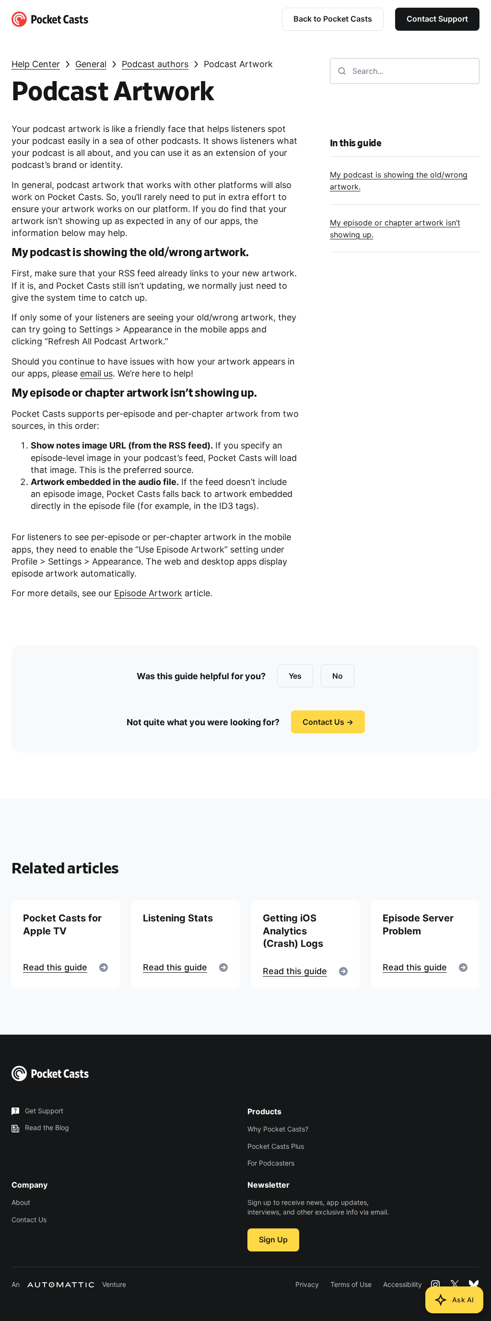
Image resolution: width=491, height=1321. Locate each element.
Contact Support (437, 19)
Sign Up (273, 1239)
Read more (66, 944)
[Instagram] (435, 1284)
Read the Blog (47, 1127)
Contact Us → (328, 722)
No (337, 676)
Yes (295, 676)
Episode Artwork (148, 593)
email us (96, 373)
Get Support (44, 1111)
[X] (454, 1284)
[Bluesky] (473, 1284)
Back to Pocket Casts (332, 19)
